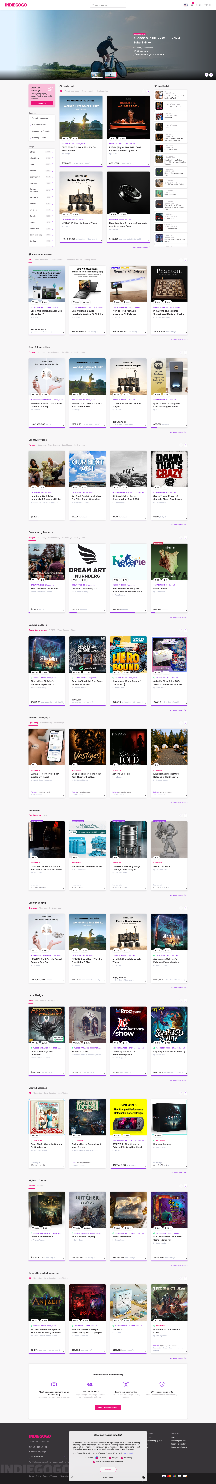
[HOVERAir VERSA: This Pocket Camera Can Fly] (46, 376)
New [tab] (45, 815)
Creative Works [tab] (88, 91)
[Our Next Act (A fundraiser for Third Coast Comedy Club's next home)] (87, 469)
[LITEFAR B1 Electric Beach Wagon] (81, 193)
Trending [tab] (33, 908)
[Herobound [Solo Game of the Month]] (128, 654)
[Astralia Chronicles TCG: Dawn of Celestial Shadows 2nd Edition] (169, 654)
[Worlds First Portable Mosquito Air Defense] (128, 284)
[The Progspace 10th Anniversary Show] (128, 1025)
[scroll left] (206, 75)
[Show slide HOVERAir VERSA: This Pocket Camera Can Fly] (97, 75)
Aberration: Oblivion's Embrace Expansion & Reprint (42, 684)
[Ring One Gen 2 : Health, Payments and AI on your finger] (128, 193)
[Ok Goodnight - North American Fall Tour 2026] (128, 469)
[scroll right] (211, 75)
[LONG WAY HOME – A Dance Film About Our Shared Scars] (46, 839)
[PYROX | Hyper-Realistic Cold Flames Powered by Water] (128, 117)
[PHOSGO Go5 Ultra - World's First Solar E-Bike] (81, 117)
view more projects (140, 247)
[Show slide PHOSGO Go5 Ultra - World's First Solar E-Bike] (111, 75)
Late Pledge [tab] (67, 352)
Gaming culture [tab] (90, 260)
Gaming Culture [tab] (103, 91)
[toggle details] (102, 166)
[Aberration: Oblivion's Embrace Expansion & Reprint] (46, 654)
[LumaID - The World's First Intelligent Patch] (46, 747)
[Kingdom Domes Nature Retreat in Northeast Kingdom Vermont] (169, 747)
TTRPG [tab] (52, 630)
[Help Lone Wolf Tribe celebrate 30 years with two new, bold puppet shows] (46, 469)
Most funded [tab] (44, 908)
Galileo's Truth (80, 1051)
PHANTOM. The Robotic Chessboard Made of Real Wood (167, 313)
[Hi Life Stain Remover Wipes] (87, 839)
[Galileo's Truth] (87, 1025)
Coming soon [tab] (35, 815)
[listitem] (41, 152)
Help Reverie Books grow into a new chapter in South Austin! (128, 591)
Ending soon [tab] (79, 352)
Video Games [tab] (63, 630)
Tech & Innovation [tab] (71, 91)
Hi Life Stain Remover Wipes (87, 866)
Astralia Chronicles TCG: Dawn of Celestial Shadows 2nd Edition (168, 684)
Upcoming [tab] (42, 352)
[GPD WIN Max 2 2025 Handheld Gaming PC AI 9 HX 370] (87, 284)
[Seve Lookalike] (169, 839)
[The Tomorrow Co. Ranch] (46, 562)
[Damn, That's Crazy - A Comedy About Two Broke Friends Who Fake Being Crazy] (169, 469)
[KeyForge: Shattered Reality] (169, 1025)
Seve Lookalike (161, 866)
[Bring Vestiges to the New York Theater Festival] (87, 747)
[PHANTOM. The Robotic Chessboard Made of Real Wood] (169, 284)
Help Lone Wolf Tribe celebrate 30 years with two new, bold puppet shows (46, 499)
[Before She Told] (128, 747)
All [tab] (61, 91)
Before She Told (121, 773)
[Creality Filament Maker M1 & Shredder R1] (46, 284)
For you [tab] (32, 352)
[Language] (185, 5)
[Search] (93, 4)
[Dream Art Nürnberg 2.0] (87, 562)
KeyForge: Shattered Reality (169, 1051)
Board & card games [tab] (38, 630)
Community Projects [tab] (74, 260)
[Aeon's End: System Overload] (46, 1025)
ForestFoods (160, 588)
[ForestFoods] (169, 562)
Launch (41, 103)
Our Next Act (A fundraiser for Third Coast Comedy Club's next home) (86, 499)
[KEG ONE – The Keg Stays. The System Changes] (128, 839)
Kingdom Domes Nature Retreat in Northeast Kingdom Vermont (166, 776)
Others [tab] (73, 630)
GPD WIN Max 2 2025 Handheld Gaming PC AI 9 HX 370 (87, 313)
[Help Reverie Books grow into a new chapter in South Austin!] (128, 562)
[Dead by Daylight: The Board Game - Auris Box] (87, 654)
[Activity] (192, 4)
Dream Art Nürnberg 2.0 (85, 588)
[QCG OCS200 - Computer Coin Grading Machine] (169, 376)
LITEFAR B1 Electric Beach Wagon (80, 222)
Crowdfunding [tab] (54, 352)
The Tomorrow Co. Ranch (44, 588)
